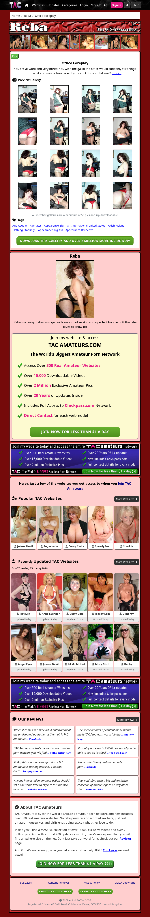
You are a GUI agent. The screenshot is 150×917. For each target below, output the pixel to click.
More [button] (94, 5)
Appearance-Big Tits (56, 225)
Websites (38, 5)
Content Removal (58, 882)
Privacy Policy (91, 882)
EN (135, 5)
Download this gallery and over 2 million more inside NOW (75, 241)
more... (116, 73)
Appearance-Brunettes (79, 230)
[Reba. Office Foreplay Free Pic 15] (122, 163)
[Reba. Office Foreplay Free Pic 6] (27, 131)
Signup (116, 5)
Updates (53, 5)
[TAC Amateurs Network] (15, 5)
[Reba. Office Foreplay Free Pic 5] (122, 99)
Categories (69, 5)
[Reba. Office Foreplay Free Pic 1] (27, 99)
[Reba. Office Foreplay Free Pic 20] (122, 195)
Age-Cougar (19, 225)
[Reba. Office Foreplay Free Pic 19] (91, 195)
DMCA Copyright (125, 882)
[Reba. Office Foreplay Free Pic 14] (91, 163)
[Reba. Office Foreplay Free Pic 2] (59, 99)
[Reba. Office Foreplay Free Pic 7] (59, 131)
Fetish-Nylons (116, 225)
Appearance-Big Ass (50, 230)
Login (84, 5)
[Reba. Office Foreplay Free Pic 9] (91, 131)
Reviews (126, 839)
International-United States (88, 225)
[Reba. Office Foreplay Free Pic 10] (122, 131)
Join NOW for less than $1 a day (75, 431)
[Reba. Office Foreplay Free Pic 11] (27, 163)
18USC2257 (25, 882)
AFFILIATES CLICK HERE (55, 891)
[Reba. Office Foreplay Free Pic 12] (59, 163)
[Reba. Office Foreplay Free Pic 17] (27, 195)
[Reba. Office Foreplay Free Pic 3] (91, 99)
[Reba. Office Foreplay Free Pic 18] (59, 195)
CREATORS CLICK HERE (95, 891)
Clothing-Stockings (23, 230)
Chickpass (110, 850)
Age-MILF (35, 225)
